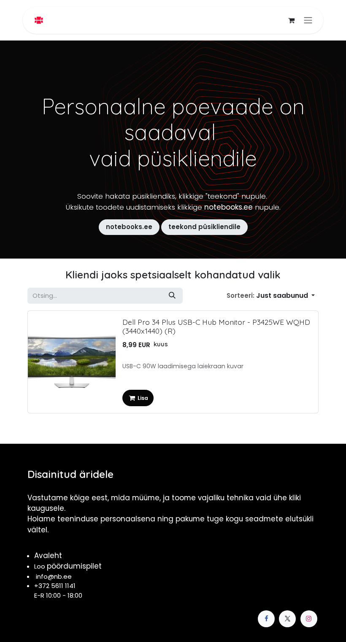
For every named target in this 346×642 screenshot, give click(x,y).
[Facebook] (266, 618)
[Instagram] (308, 618)
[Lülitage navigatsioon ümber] (308, 20)
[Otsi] (172, 296)
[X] (287, 618)
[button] (271, 296)
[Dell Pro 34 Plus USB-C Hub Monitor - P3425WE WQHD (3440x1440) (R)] (72, 362)
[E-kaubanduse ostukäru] (291, 20)
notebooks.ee (129, 226)
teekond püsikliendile (204, 226)
